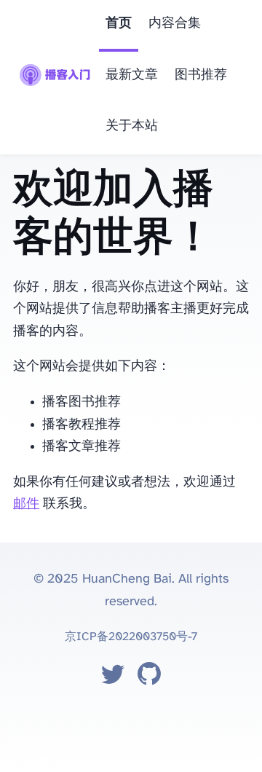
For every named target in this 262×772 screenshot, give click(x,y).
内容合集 (174, 24)
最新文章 (132, 75)
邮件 (26, 504)
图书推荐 (201, 75)
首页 (119, 24)
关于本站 (132, 126)
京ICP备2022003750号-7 (131, 637)
